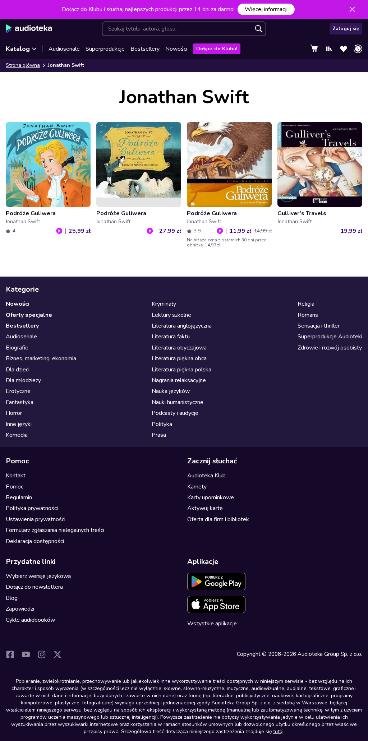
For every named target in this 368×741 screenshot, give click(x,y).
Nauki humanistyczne (177, 402)
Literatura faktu (171, 337)
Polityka (162, 424)
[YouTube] (26, 654)
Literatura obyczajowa (179, 348)
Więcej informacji (266, 9)
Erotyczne (18, 391)
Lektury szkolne (171, 315)
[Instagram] (41, 654)
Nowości (176, 49)
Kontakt (16, 476)
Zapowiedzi (20, 609)
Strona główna (23, 65)
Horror (14, 413)
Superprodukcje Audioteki (330, 337)
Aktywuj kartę (205, 508)
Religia (306, 304)
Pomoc (14, 487)
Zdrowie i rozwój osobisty (330, 348)
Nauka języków (171, 391)
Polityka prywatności (32, 508)
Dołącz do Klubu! (216, 48)
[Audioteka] (29, 28)
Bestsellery (145, 49)
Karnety (197, 487)
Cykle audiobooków (30, 620)
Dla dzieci (17, 370)
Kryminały (164, 304)
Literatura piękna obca (179, 358)
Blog (12, 598)
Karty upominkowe (210, 497)
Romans (308, 315)
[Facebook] (10, 654)
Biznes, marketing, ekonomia (41, 358)
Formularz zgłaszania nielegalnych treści (55, 530)
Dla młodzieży (23, 380)
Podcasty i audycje (175, 413)
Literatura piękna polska (181, 370)
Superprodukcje (105, 49)
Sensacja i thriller (319, 326)
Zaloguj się (345, 28)
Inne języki (19, 424)
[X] (57, 654)
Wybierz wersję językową (38, 576)
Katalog (18, 49)
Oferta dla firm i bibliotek (218, 519)
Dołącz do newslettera (34, 587)
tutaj (278, 731)
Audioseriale (64, 49)
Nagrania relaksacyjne (179, 380)
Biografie (17, 348)
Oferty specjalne (29, 315)
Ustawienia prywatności (35, 519)
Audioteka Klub (206, 476)
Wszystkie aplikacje (212, 623)
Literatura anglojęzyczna (182, 326)
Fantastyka (19, 402)
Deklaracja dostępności (35, 541)
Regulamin (19, 497)
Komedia (17, 435)
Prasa (159, 435)
